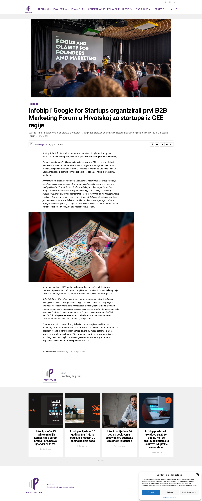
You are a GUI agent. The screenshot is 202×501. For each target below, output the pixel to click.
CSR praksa (143, 9)
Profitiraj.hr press (42, 144)
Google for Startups (71, 351)
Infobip (82, 351)
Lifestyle (158, 9)
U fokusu (127, 9)
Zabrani (170, 492)
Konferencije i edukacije (104, 9)
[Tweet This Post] (157, 144)
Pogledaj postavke (189, 492)
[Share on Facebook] (152, 144)
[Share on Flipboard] (162, 144)
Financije (77, 9)
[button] (197, 475)
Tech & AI (43, 9)
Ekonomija (60, 9)
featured (60, 351)
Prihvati (151, 492)
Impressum (166, 497)
